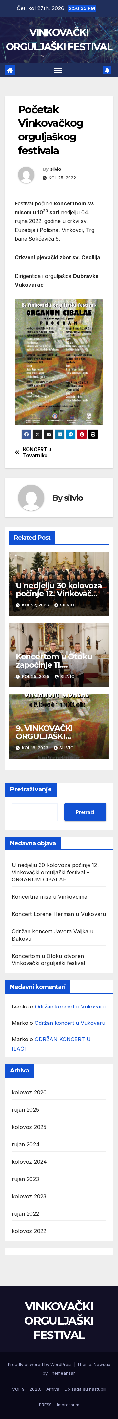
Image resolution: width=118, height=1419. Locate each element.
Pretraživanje (31, 789)
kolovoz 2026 (29, 1092)
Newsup (102, 1364)
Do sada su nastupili (85, 1389)
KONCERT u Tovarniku (37, 453)
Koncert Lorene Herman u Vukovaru (59, 914)
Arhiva (52, 1389)
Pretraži (85, 812)
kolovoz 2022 (29, 1231)
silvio (55, 169)
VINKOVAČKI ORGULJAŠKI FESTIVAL (58, 1320)
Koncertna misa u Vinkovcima (49, 897)
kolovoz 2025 (29, 1127)
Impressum (68, 1404)
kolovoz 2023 (29, 1196)
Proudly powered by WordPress (41, 1364)
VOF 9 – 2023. (26, 1389)
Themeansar (62, 1373)
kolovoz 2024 (29, 1161)
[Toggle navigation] (58, 70)
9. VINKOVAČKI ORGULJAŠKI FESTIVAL (44, 736)
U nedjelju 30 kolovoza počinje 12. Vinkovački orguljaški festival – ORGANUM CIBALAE (55, 872)
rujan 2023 (25, 1179)
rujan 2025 (25, 1109)
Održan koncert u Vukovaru (70, 1006)
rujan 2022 (25, 1213)
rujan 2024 (26, 1144)
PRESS (45, 1404)
